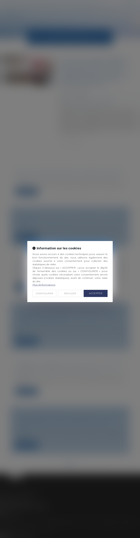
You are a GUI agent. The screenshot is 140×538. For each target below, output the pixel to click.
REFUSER (70, 293)
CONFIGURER (44, 293)
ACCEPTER (95, 293)
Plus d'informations (43, 284)
